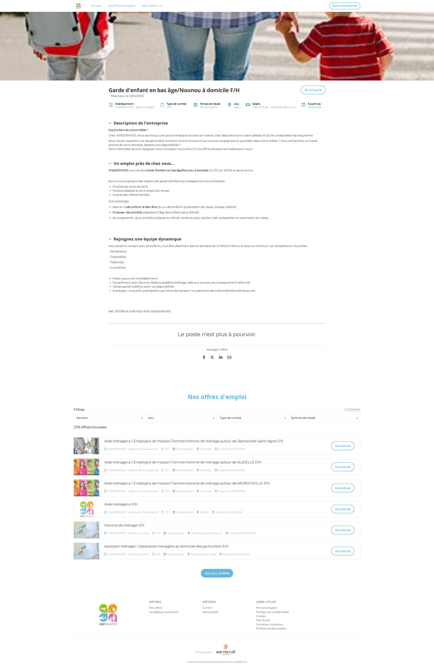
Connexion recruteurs (269, 624)
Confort (207, 607)
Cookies (261, 616)
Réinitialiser (354, 409)
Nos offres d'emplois (121, 5)
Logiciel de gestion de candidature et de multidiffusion (217, 662)
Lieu (151, 418)
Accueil (96, 5)
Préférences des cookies (271, 628)
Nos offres (155, 607)
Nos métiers (150, 5)
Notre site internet (344, 5)
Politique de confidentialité (272, 612)
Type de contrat (230, 418)
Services (81, 418)
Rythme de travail (303, 418)
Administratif (210, 612)
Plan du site (263, 620)
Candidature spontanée (163, 612)
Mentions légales (266, 607)
